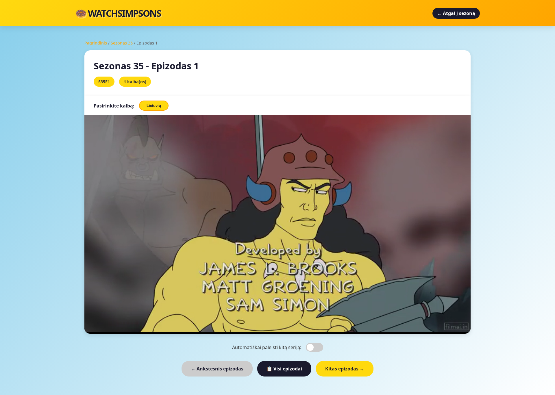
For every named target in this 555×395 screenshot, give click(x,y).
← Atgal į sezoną (456, 13)
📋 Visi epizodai (284, 369)
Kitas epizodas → (344, 369)
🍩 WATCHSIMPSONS (118, 13)
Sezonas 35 (122, 43)
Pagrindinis (95, 43)
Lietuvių (154, 105)
